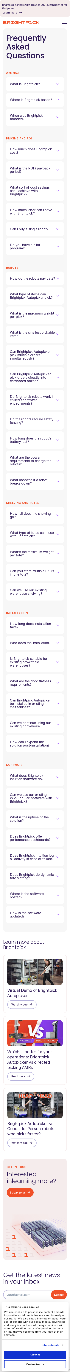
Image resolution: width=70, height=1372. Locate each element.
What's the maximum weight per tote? (32, 553)
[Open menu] (63, 22)
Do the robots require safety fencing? (31, 420)
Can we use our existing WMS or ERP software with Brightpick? (31, 798)
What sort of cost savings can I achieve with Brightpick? (30, 190)
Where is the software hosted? (27, 895)
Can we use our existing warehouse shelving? (28, 591)
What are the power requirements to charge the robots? (30, 460)
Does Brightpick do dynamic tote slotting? (32, 876)
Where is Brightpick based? (31, 100)
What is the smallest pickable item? (32, 334)
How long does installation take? (30, 625)
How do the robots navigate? (32, 278)
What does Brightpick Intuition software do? (26, 777)
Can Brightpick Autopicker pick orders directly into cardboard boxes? (30, 377)
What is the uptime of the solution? (29, 819)
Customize (33, 1364)
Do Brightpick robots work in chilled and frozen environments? (32, 400)
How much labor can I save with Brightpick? (31, 211)
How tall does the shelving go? (30, 515)
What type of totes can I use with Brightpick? (32, 534)
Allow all (35, 1354)
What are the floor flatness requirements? (30, 682)
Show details (51, 1344)
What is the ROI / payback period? (30, 170)
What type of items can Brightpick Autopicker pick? (31, 296)
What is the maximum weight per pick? (32, 315)
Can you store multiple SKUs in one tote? (32, 572)
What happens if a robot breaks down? (28, 481)
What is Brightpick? (25, 84)
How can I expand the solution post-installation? (29, 743)
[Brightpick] (21, 22)
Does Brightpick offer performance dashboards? (30, 838)
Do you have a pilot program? (25, 246)
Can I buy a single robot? (29, 229)
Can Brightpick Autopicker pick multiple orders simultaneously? (30, 355)
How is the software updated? (25, 914)
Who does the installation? (30, 643)
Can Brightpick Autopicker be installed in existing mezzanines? (30, 703)
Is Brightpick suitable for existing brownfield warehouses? (28, 662)
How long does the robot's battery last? (31, 440)
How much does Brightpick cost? (31, 150)
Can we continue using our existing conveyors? (30, 724)
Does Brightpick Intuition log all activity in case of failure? (32, 857)
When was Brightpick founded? (26, 117)
